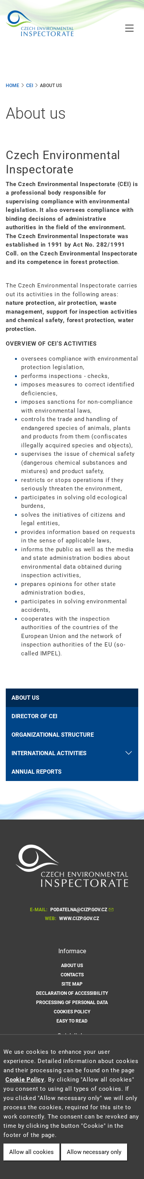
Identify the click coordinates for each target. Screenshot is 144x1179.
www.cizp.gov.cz (79, 918)
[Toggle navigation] (129, 29)
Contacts (72, 974)
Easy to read (72, 1021)
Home (12, 85)
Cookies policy (72, 1011)
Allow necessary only (94, 1152)
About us (25, 697)
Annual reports (36, 771)
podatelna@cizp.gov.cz (78, 909)
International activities (49, 753)
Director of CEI (34, 716)
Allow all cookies (31, 1152)
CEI (29, 85)
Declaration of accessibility (72, 993)
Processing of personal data (72, 1002)
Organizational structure (53, 734)
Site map (72, 984)
